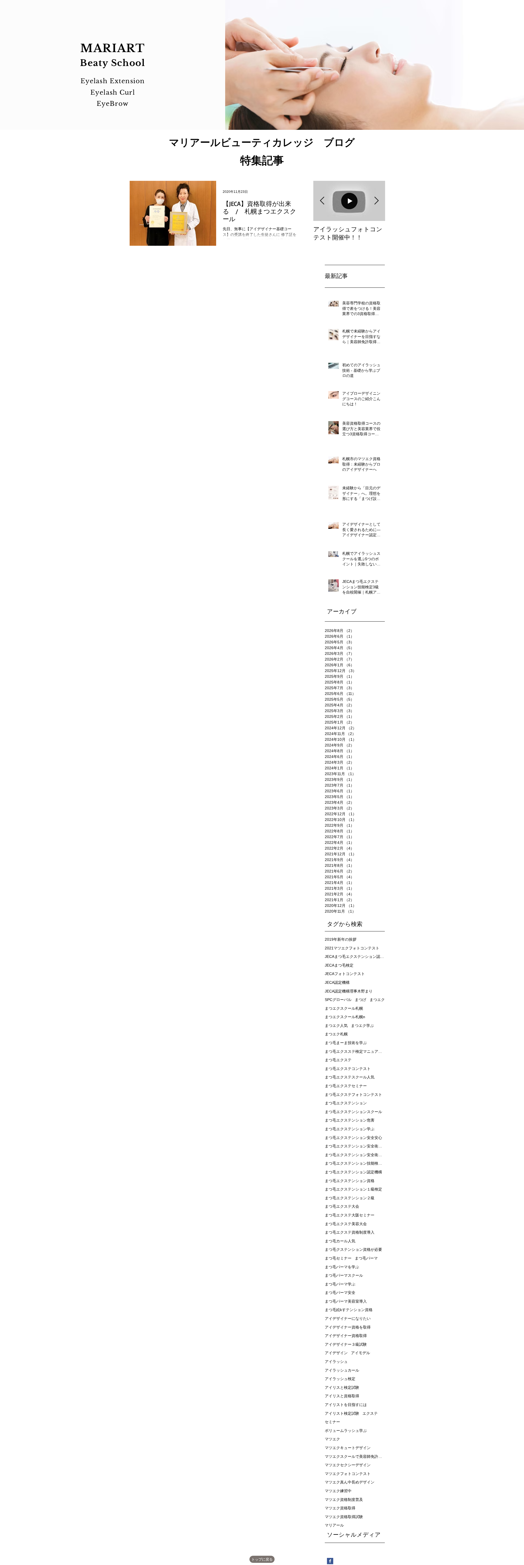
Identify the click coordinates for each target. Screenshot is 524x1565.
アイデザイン (336, 1353)
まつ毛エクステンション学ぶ (349, 1129)
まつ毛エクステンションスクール (353, 1112)
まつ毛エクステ (338, 1060)
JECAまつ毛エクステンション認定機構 (355, 956)
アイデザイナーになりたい (348, 1318)
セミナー (332, 1422)
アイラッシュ (336, 1361)
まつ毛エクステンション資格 (349, 1181)
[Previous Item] (322, 201)
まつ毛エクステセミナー (346, 1086)
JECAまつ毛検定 (339, 965)
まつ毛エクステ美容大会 (346, 1224)
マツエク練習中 (338, 1491)
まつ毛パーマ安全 (340, 1292)
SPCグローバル (338, 999)
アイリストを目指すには (346, 1404)
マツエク (332, 1439)
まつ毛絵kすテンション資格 (349, 1310)
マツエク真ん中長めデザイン (349, 1482)
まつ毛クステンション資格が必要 (353, 1249)
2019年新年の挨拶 (340, 939)
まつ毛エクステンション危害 (349, 1120)
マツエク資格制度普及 (344, 1499)
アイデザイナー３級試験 (346, 1344)
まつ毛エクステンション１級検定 (353, 1189)
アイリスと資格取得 (342, 1396)
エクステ (370, 1413)
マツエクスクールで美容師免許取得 (355, 1456)
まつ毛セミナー (338, 1258)
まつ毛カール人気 (340, 1241)
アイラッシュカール (342, 1370)
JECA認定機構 (337, 982)
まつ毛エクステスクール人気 (349, 1077)
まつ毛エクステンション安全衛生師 (355, 1146)
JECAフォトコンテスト (345, 974)
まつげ (360, 999)
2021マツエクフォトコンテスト (352, 948)
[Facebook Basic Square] (330, 1561)
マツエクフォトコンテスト (348, 1473)
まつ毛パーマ (366, 1258)
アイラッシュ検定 (340, 1379)
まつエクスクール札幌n (345, 1017)
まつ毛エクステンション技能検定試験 (355, 1163)
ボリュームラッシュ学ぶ (346, 1430)
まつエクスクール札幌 (344, 1008)
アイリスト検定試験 (342, 1413)
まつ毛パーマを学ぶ (342, 1267)
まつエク (377, 999)
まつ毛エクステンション (346, 1103)
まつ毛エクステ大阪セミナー (349, 1215)
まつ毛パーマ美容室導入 (346, 1301)
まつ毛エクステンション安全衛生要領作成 (355, 1155)
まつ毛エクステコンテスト (348, 1068)
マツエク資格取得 (340, 1508)
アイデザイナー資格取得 (346, 1335)
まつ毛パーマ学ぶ (340, 1284)
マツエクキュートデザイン (348, 1448)
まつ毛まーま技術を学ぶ (346, 1043)
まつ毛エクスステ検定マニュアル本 (355, 1051)
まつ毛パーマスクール (344, 1275)
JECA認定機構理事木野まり (349, 991)
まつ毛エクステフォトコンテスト (353, 1094)
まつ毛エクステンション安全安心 (353, 1137)
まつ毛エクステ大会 (342, 1206)
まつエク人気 (336, 1025)
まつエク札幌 (336, 1034)
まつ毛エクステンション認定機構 (353, 1172)
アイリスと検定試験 (342, 1387)
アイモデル (360, 1353)
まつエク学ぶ (362, 1025)
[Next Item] (376, 201)
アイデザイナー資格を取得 (348, 1327)
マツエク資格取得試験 (344, 1517)
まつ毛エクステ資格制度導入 (349, 1232)
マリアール (334, 1525)
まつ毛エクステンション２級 (349, 1198)
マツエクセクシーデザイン (348, 1465)
